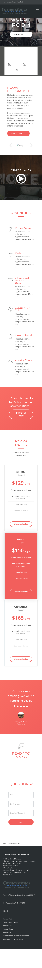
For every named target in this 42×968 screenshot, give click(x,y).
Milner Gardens (8, 868)
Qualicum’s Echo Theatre (12, 863)
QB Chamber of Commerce (13, 859)
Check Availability (21, 524)
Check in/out (7, 926)
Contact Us (7, 932)
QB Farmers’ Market (10, 866)
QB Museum (8, 875)
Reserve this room (21, 34)
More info (21, 58)
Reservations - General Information (16, 936)
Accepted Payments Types (13, 939)
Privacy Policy (8, 919)
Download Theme (21, 414)
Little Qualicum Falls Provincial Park (16, 870)
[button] (10, 145)
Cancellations (8, 929)
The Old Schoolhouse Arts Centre (15, 872)
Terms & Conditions (10, 922)
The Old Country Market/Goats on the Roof (19, 861)
